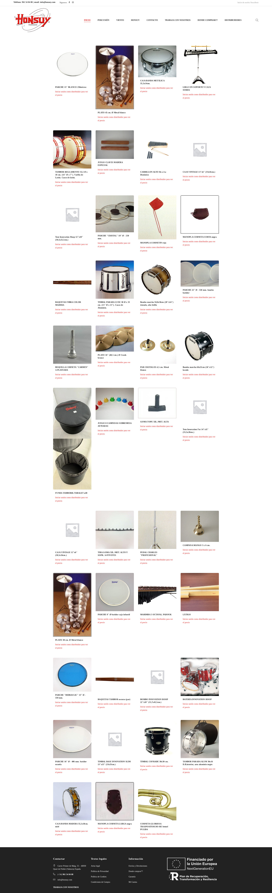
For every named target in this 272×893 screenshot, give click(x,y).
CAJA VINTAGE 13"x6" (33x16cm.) (199, 172)
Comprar (47, 111)
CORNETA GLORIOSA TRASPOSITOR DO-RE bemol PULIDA (154, 827)
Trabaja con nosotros (178, 20)
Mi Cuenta (133, 882)
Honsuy (135, 20)
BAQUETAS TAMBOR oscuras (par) (114, 699)
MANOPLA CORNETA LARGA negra (115, 824)
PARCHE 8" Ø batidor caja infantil (114, 615)
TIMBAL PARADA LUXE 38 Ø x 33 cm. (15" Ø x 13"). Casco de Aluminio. (114, 305)
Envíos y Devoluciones (138, 866)
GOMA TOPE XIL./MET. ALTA (154, 422)
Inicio (87, 20)
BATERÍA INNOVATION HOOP (197, 699)
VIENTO (120, 20)
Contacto (152, 20)
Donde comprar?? (136, 871)
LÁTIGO (187, 615)
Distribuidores (233, 20)
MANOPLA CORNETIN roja (153, 243)
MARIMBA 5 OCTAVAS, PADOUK (156, 615)
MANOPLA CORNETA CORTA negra (200, 237)
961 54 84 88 (27, 2)
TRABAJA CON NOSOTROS (66, 887)
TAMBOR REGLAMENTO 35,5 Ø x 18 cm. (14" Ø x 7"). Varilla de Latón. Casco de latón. (71, 175)
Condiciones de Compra (100, 882)
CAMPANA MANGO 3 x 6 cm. (196, 545)
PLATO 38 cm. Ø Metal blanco (69, 640)
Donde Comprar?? (208, 20)
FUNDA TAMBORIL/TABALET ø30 (71, 493)
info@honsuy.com (47, 2)
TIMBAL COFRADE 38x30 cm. (154, 762)
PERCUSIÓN (103, 20)
